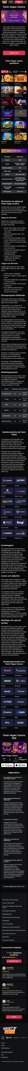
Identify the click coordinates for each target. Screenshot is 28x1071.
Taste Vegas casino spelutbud (10, 899)
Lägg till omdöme (14, 961)
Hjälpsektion (5, 937)
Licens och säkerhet (7, 924)
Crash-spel (16, 71)
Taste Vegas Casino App (8, 933)
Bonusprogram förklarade (9, 911)
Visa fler (14, 1017)
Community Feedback (8, 940)
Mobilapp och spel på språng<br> (11, 927)
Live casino (10, 71)
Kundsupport (5, 920)
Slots (23, 71)
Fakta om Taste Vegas (8, 903)
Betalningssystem (7, 914)
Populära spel (3, 71)
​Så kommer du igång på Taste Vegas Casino (12, 907)
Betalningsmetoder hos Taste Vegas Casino (13, 930)
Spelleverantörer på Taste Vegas (11, 917)
